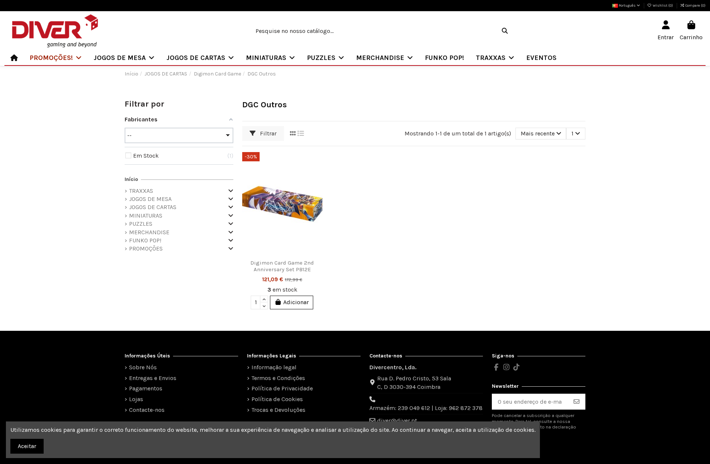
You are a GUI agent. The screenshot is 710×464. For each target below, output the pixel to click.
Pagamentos (145, 388)
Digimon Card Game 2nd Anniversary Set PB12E (282, 266)
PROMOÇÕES (146, 248)
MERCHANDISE (149, 232)
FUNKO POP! (145, 240)
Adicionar (296, 302)
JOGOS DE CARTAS (152, 207)
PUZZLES (140, 223)
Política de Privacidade (282, 388)
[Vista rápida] (316, 191)
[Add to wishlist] (316, 164)
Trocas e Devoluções (278, 409)
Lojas (136, 399)
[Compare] (316, 178)
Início (131, 179)
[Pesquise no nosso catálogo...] (505, 31)
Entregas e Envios (152, 377)
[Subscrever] (576, 402)
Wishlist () (663, 5)
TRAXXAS (141, 190)
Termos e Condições (278, 377)
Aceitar (27, 446)
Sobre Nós (143, 367)
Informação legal (274, 367)
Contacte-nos (147, 409)
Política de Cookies (277, 399)
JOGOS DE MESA (150, 198)
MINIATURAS (145, 215)
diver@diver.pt (397, 420)
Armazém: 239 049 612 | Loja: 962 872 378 (426, 407)
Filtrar (267, 133)
